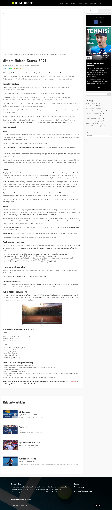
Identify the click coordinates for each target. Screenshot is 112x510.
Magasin (86, 3)
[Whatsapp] (11, 68)
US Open (36, 415)
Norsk (66, 3)
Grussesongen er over (91, 123)
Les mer (98, 87)
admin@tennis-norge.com (85, 491)
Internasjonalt (73, 3)
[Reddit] (13, 68)
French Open (27, 65)
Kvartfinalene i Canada (27, 458)
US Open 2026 (24, 411)
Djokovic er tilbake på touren (30, 442)
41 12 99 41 (81, 487)
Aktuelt (28, 445)
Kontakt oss (93, 3)
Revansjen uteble (90, 116)
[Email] (17, 68)
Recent (104, 11)
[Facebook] (4, 68)
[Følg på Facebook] (96, 22)
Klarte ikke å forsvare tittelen (93, 126)
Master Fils (23, 426)
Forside (61, 3)
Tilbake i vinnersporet (91, 118)
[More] (20, 68)
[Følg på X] (101, 22)
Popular (92, 11)
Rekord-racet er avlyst (91, 121)
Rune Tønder (8, 65)
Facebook (73, 381)
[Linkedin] (9, 68)
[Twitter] (6, 68)
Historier (81, 3)
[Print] (15, 68)
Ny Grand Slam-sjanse (91, 108)
